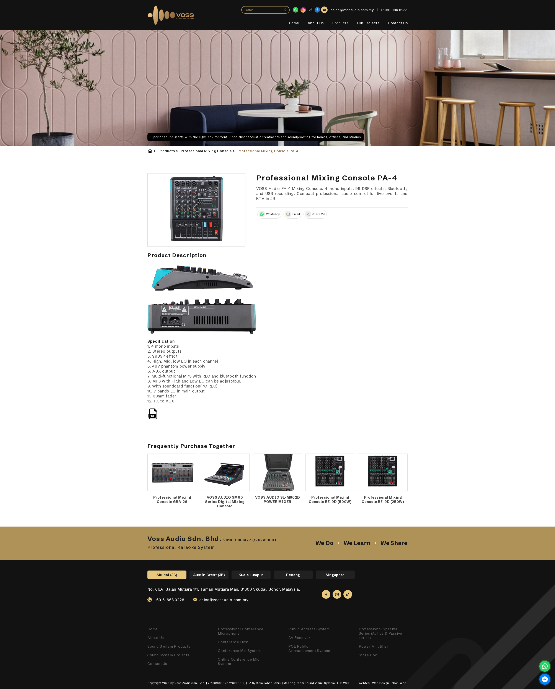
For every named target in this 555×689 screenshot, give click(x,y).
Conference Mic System (239, 650)
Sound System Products (168, 646)
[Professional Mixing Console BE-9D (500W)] (330, 472)
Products (340, 23)
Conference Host (233, 642)
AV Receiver (299, 638)
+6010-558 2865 (169, 604)
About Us (316, 23)
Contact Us (398, 23)
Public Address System (309, 629)
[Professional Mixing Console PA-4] (196, 210)
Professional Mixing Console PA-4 (268, 151)
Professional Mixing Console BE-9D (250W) (383, 499)
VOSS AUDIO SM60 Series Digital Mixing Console (225, 501)
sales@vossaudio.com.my (223, 599)
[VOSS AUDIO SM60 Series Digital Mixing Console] (224, 472)
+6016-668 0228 (169, 599)
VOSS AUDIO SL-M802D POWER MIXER (277, 499)
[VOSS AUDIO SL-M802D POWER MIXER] (277, 472)
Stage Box (368, 655)
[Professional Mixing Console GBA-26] (172, 472)
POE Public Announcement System (309, 648)
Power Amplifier (373, 646)
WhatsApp (273, 214)
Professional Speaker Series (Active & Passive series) (380, 633)
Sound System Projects (168, 655)
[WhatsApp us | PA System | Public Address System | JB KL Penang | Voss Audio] (544, 666)
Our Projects (368, 23)
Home (294, 23)
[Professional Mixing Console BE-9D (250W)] (382, 472)
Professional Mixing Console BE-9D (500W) (330, 499)
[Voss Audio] (317, 10)
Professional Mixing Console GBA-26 (172, 499)
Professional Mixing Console (208, 151)
